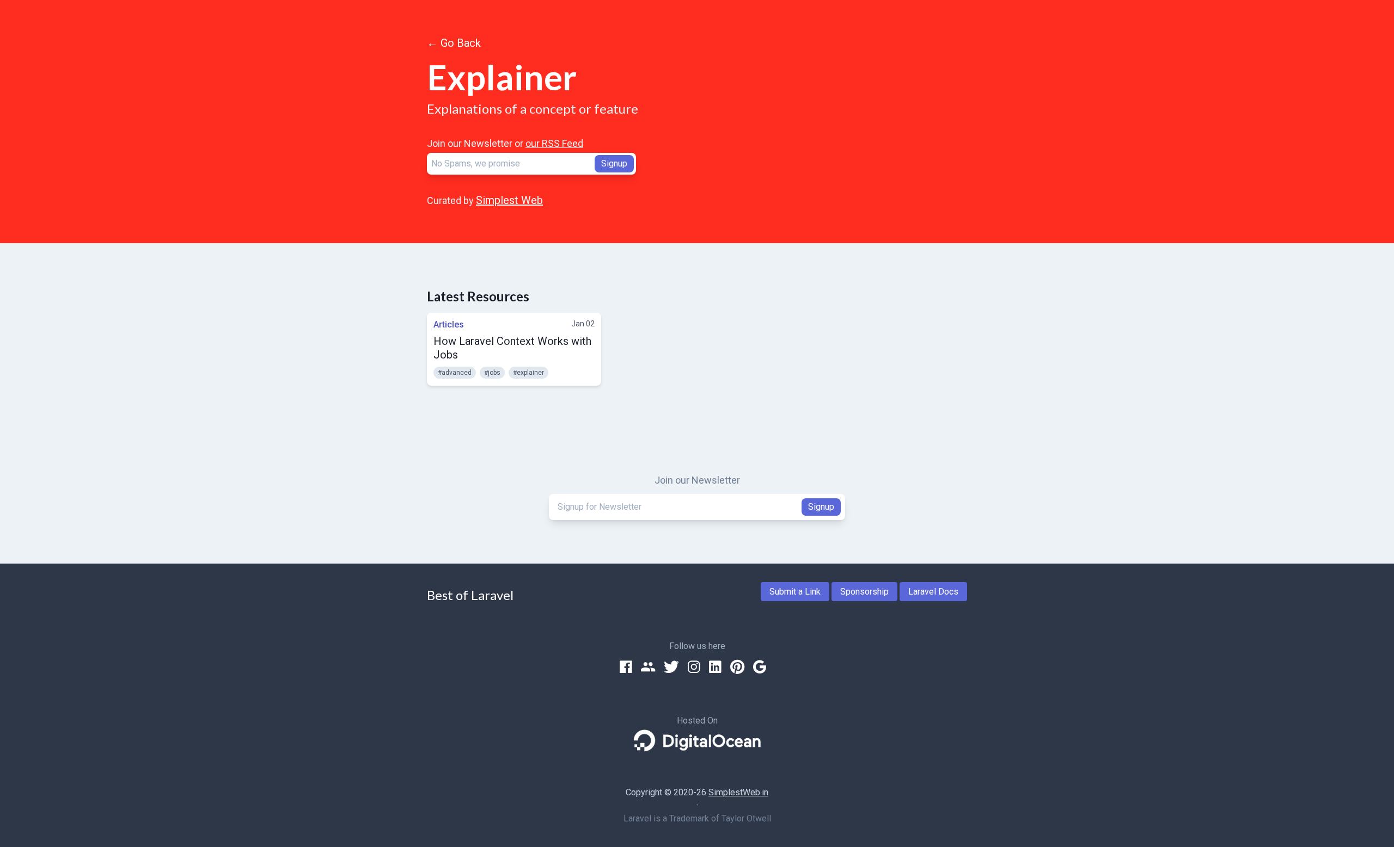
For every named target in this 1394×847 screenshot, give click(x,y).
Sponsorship (864, 591)
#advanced (455, 372)
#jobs (492, 372)
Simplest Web (509, 200)
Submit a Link (795, 591)
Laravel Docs (933, 591)
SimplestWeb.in (738, 792)
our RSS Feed (554, 143)
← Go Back (454, 43)
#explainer (528, 372)
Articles (448, 324)
